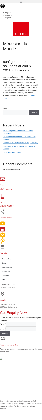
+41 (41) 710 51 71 (7, 206)
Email (3, 329)
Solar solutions (6, 259)
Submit (5, 334)
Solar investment (7, 267)
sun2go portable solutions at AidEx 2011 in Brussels (17, 66)
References (5, 275)
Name (3, 324)
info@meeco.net (6, 189)
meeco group (6, 271)
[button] (21, 1)
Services (4, 263)
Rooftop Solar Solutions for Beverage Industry (20, 143)
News (3, 279)
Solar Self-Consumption (12, 152)
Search (5, 109)
